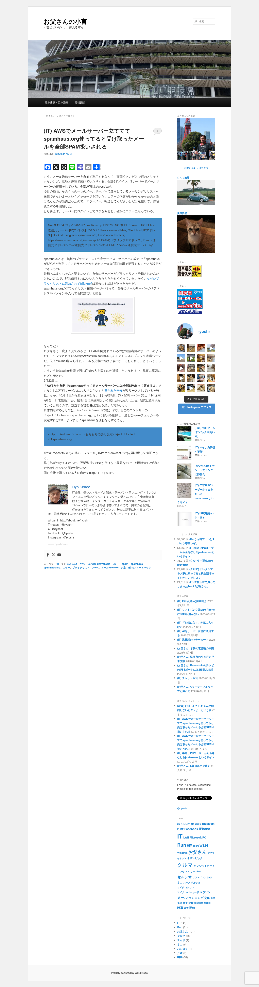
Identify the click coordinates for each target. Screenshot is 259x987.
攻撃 (191, 903)
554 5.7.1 (72, 564)
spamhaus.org (52, 567)
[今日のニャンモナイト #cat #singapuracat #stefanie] (181, 348)
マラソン (205, 892)
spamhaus (137, 564)
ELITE (180, 829)
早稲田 (207, 903)
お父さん (197, 852)
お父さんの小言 (65, 21)
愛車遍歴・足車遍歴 (56, 102)
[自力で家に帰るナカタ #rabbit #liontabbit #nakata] (191, 388)
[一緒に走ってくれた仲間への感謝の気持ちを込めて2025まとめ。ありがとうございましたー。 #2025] (191, 358)
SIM (189, 845)
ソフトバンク (199, 877)
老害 (186, 907)
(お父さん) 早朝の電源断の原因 (195, 648)
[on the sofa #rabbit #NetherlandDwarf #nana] (191, 368)
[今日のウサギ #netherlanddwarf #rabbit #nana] (201, 358)
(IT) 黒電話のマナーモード (192, 639)
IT (58, 564)
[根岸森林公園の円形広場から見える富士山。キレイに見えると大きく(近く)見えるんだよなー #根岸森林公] (181, 358)
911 (192, 823)
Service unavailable (99, 564)
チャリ (181, 940)
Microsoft (196, 837)
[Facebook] (48, 555)
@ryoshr (182, 808)
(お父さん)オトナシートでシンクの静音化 (205, 470)
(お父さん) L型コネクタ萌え (193, 766)
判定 (123, 567)
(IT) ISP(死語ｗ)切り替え (192, 601)
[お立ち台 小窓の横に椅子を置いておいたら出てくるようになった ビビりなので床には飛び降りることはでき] (211, 378)
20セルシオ (183, 824)
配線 (192, 908)
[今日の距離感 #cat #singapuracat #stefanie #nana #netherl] (201, 348)
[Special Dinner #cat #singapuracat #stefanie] (181, 368)
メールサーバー (110, 567)
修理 (212, 897)
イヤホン (181, 858)
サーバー (195, 871)
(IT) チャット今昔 (187, 678)
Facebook (191, 829)
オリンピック (195, 858)
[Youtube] (59, 555)
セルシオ (184, 876)
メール (95, 567)
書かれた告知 (113, 390)
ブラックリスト (80, 567)
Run (181, 845)
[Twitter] (53, 555)
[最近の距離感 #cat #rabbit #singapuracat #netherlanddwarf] (211, 368)
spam (125, 564)
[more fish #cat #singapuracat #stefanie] (201, 378)
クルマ (185, 864)
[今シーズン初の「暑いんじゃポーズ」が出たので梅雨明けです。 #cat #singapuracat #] (211, 358)
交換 (207, 898)
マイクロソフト (185, 887)
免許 (179, 903)
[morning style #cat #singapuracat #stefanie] (211, 388)
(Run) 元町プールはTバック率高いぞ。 (205, 432)
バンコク (182, 949)
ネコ (180, 882)
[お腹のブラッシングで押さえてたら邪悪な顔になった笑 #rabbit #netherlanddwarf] (201, 368)
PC (204, 837)
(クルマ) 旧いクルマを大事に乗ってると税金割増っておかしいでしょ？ (195, 573)
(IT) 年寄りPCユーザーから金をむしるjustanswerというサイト (195, 493)
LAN (186, 837)
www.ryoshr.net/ (58, 544)
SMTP (116, 564)
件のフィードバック (139, 567)
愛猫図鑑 (80, 102)
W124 (204, 845)
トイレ (210, 877)
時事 (180, 907)
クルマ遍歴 (183, 177)
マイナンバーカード (188, 892)
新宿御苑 (198, 903)
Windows (182, 853)
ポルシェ (196, 882)
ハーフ (186, 882)
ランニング (196, 897)
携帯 (185, 903)
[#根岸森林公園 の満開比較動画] (211, 348)
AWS (82, 564)
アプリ (211, 852)
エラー (66, 567)
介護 (180, 953)
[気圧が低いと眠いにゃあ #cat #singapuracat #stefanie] (201, 388)
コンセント (183, 871)
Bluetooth (208, 824)
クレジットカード (204, 865)
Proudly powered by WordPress (129, 973)
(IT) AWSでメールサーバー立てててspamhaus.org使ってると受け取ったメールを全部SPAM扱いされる (94, 138)
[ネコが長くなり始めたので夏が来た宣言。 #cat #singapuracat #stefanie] (191, 348)
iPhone (204, 828)
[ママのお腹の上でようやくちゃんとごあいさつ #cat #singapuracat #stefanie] (181, 388)
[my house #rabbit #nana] (191, 378)
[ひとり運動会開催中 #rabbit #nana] (181, 378)
